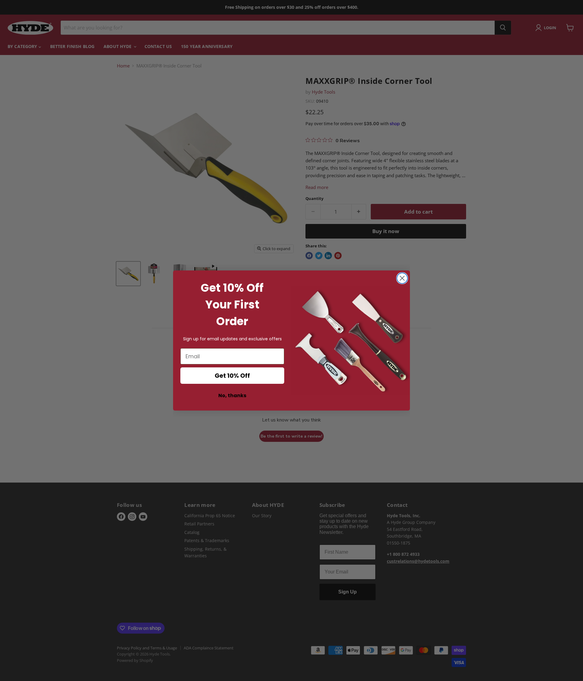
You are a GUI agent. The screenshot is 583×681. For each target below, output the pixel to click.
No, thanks (232, 395)
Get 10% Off (232, 375)
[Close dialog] (402, 278)
